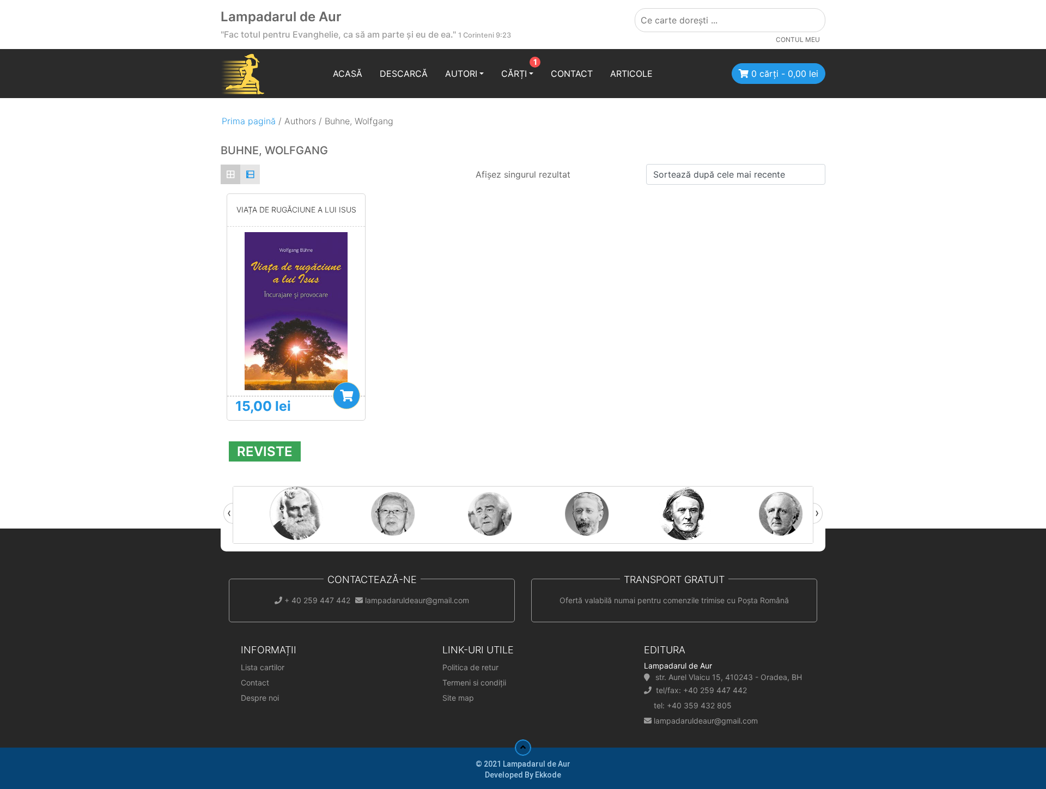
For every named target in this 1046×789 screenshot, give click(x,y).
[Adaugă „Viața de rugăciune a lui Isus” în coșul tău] (346, 395)
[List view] (250, 174)
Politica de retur (470, 667)
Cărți (514, 73)
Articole (631, 73)
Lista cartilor (262, 667)
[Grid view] (230, 174)
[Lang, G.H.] (425, 513)
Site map (458, 697)
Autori (461, 73)
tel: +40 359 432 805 (693, 705)
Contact (572, 73)
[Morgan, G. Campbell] (716, 513)
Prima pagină (249, 121)
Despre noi (260, 697)
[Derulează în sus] (523, 747)
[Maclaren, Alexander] (522, 513)
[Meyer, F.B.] (619, 513)
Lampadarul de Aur (281, 17)
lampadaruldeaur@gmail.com (706, 720)
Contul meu (798, 39)
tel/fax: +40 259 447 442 (701, 690)
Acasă (347, 73)
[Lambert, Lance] (328, 513)
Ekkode (548, 774)
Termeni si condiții (474, 682)
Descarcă (404, 73)
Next (813, 513)
